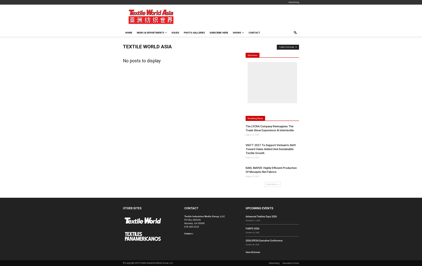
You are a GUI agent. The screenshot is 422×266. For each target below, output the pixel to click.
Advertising (293, 2)
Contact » (188, 234)
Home (128, 32)
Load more (271, 184)
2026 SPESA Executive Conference (264, 240)
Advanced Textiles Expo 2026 (261, 216)
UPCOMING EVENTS (259, 208)
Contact (254, 32)
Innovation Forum (291, 263)
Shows (237, 32)
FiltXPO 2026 (252, 228)
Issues (175, 32)
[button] (295, 33)
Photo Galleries (194, 32)
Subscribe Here (219, 32)
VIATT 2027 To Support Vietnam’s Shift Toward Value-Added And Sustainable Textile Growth (271, 149)
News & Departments (150, 32)
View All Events (253, 252)
